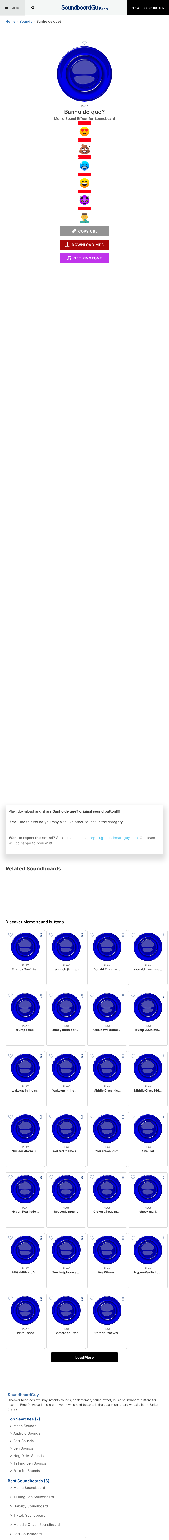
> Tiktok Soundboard (28, 1515)
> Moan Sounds (23, 1426)
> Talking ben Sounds (28, 1463)
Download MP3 (87, 245)
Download (25, 978)
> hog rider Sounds (27, 1456)
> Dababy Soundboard (29, 1506)
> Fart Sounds (22, 1441)
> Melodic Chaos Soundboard (35, 1524)
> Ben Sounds (21, 1448)
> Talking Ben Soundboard (32, 1497)
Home (10, 21)
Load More (84, 1357)
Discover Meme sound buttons (35, 922)
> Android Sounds (25, 1433)
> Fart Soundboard (26, 1534)
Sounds (25, 21)
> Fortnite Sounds (25, 1470)
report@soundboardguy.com (114, 837)
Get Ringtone (86, 258)
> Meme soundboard (27, 1487)
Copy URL (86, 231)
